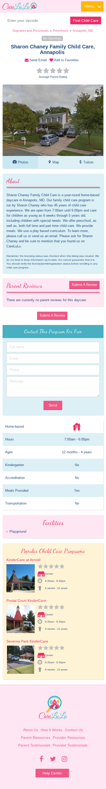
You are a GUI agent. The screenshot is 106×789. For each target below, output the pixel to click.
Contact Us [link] (74, 730)
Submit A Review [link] (84, 285)
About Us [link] (30, 730)
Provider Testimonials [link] (70, 745)
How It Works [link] (51, 730)
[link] (20, 6)
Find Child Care (86, 20)
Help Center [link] (52, 773)
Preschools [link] (60, 31)
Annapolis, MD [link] (83, 31)
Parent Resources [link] (35, 737)
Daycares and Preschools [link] (31, 31)
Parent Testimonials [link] (34, 745)
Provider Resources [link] (69, 737)
